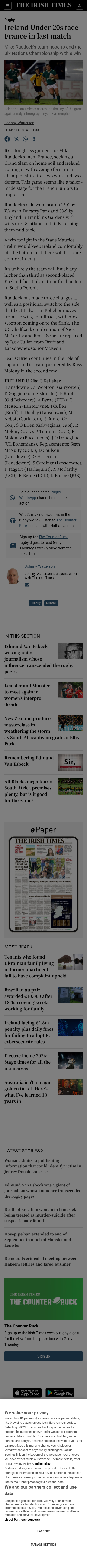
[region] (43, 1476)
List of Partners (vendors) (22, 1519)
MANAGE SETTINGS (43, 1544)
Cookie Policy (41, 1463)
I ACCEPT (43, 1531)
